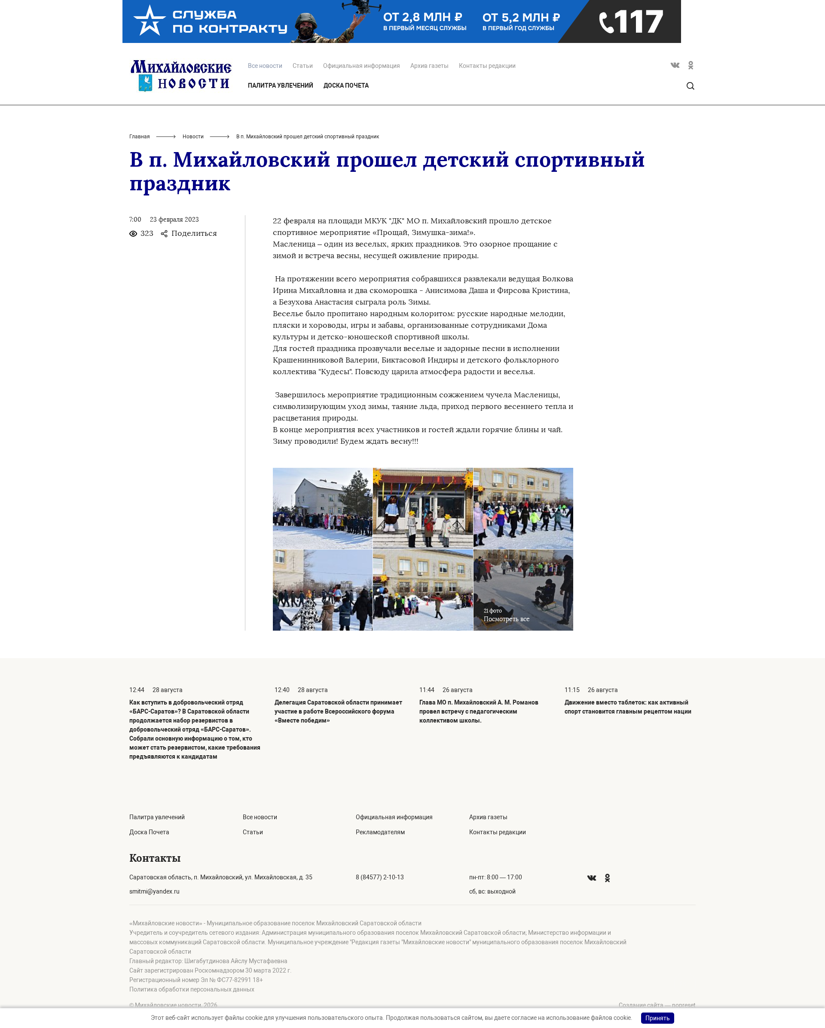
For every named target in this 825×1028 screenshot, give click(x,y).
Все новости (260, 817)
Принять (657, 1018)
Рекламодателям (380, 832)
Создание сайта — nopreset (657, 1005)
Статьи (303, 65)
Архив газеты (429, 65)
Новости (193, 137)
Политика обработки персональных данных (191, 989)
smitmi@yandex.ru (154, 891)
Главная (139, 137)
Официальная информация (361, 65)
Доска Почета (346, 85)
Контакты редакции (487, 65)
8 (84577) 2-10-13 (380, 877)
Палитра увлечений (280, 85)
